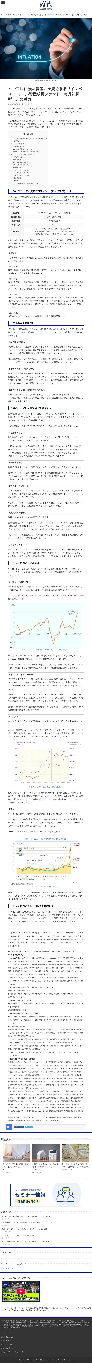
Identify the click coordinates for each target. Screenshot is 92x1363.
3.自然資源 (16, 178)
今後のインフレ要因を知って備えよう (22, 154)
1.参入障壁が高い (18, 146)
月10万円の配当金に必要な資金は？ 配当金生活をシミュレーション (16, 1166)
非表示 (30, 134)
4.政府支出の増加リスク (21, 165)
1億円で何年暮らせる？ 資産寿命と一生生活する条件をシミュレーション (45, 1166)
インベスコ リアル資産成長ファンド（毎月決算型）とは (28, 138)
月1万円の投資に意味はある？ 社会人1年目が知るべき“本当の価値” (25, 1242)
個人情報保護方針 (7, 1348)
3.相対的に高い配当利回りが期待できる (26, 152)
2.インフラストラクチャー (21, 175)
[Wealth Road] (46, 4)
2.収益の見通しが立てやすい (22, 149)
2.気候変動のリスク (19, 159)
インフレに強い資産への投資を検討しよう (23, 183)
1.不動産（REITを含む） (21, 173)
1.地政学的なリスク (19, 157)
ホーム (2, 15)
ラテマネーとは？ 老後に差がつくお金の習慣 (18, 1235)
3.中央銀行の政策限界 (20, 162)
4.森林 (15, 181)
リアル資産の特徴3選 (16, 144)
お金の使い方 (12, 15)
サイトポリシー (6, 1344)
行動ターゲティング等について (12, 1352)
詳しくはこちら (8, 1268)
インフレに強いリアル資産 (18, 170)
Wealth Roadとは (7, 1337)
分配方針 (16, 141)
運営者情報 (5, 1341)
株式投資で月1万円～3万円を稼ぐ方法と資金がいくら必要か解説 (24, 1229)
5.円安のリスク (18, 167)
